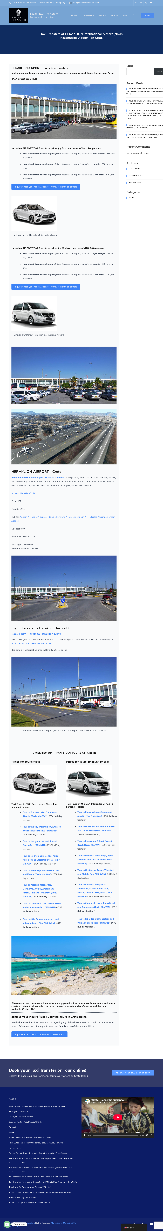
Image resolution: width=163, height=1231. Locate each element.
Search (129, 65)
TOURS (102, 15)
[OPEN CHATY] (7, 1224)
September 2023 (136, 176)
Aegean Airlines (27, 517)
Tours (132, 198)
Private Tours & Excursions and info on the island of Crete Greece (38, 1153)
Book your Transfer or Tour (21, 1116)
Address (15, 493)
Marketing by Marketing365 (63, 1223)
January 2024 (135, 169)
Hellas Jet (92, 517)
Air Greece (71, 517)
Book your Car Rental (18, 1111)
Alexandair (103, 517)
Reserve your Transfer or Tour (133, 1073)
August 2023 (135, 183)
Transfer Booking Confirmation (23, 1197)
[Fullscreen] (151, 1135)
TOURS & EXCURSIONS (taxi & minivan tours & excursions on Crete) (40, 1192)
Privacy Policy (15, 1148)
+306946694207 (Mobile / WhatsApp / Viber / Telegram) (38, 2)
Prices (114, 15)
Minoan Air (82, 517)
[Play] (85, 1135)
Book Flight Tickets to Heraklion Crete (36, 634)
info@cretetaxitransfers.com (86, 2)
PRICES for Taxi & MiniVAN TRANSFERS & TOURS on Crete (36, 1142)
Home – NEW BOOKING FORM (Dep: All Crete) (30, 1137)
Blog (125, 15)
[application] (118, 1117)
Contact (12, 1127)
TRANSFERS (88, 15)
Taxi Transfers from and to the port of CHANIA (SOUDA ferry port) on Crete (43, 1182)
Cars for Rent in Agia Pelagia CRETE (25, 1122)
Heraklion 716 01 (28, 493)
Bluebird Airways (57, 517)
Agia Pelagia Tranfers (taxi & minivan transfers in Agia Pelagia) (37, 1106)
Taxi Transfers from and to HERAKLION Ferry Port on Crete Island (38, 1176)
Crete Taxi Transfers (44, 14)
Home (74, 15)
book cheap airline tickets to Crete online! (31, 643)
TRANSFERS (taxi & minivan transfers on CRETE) (31, 1202)
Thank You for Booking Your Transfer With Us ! (30, 1187)
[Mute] (146, 1135)
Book (147, 15)
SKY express (41, 517)
